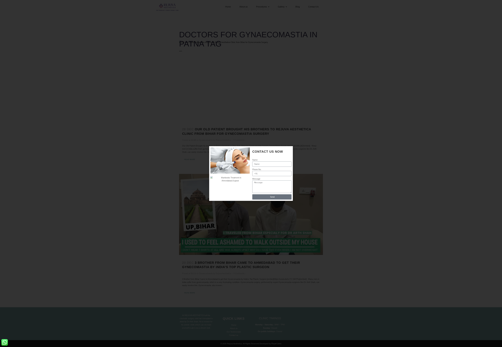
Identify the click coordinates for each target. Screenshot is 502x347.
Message (256, 179)
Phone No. (256, 169)
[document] (251, 173)
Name (255, 160)
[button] (289, 150)
